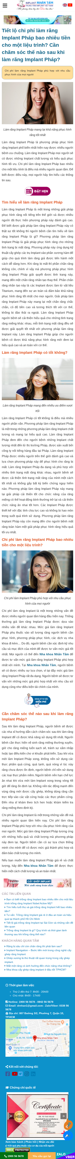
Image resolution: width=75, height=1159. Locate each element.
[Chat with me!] (68, 1127)
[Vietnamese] (70, 5)
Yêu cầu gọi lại (42, 1156)
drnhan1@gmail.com (30, 1005)
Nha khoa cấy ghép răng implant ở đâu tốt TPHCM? (36, 969)
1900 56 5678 (27, 1001)
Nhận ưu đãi (46, 1141)
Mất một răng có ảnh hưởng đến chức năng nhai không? (39, 965)
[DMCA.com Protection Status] (17, 1149)
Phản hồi (31, 1141)
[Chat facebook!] (68, 1138)
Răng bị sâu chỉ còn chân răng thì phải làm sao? (34, 946)
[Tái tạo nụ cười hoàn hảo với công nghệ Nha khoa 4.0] (37, 19)
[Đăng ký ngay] (37, 700)
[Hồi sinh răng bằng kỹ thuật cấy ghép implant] (37, 883)
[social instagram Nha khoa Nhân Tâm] (28, 1074)
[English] (65, 5)
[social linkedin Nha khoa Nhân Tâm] (34, 1074)
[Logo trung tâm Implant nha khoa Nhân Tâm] (35, 9)
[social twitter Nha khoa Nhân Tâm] (21, 1074)
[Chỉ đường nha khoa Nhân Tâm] (37, 1038)
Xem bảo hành (14, 1141)
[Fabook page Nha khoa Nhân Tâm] (8, 1074)
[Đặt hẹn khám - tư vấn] (37, 191)
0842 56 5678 (45, 1001)
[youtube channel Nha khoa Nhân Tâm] (15, 1074)
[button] (5, 6)
